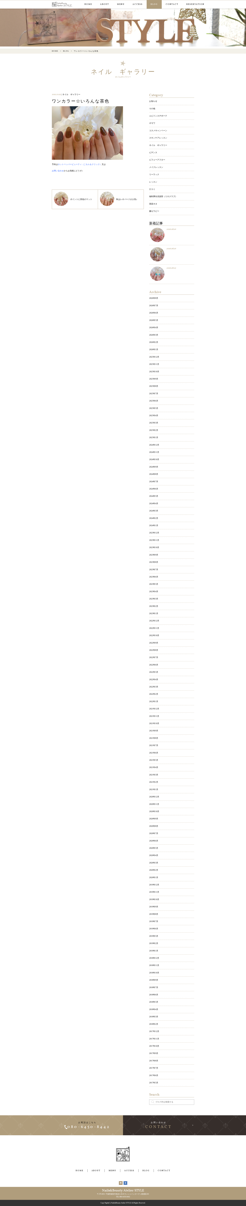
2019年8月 (153, 914)
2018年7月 (153, 987)
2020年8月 (153, 826)
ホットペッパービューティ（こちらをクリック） (80, 164)
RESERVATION (195, 4)
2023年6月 (153, 577)
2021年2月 (153, 782)
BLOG (154, 4)
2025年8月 (153, 386)
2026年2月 (153, 342)
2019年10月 (154, 899)
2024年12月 (154, 445)
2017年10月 (154, 1046)
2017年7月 (153, 1068)
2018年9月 (153, 980)
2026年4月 (153, 327)
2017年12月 (154, 1031)
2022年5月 (153, 672)
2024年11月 (154, 452)
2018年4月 (153, 1009)
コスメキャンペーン (158, 130)
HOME (88, 4)
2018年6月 (153, 995)
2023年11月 (154, 540)
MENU (121, 4)
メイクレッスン (156, 167)
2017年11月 (154, 1039)
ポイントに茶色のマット (81, 199)
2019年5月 (153, 936)
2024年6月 (153, 489)
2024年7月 (153, 481)
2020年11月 (154, 804)
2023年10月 (154, 547)
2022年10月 (154, 635)
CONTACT (172, 4)
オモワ (152, 123)
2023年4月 (153, 591)
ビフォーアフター (157, 160)
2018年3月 (153, 1017)
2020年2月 (153, 870)
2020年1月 (153, 877)
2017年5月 (153, 1083)
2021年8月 (153, 738)
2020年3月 (153, 863)
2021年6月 (153, 753)
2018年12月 (154, 958)
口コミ (152, 189)
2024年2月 (153, 518)
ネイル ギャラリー (158, 145)
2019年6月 (153, 929)
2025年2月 (153, 430)
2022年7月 (153, 657)
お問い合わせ (58, 171)
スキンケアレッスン (158, 138)
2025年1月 (153, 437)
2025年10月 (154, 372)
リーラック (154, 174)
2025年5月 (153, 408)
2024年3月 (153, 511)
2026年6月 (153, 313)
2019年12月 (154, 885)
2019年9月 (153, 907)
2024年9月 (153, 467)
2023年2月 (153, 606)
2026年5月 (153, 320)
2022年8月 (153, 650)
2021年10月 (154, 723)
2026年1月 (153, 349)
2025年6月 (153, 401)
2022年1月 (153, 701)
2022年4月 (153, 679)
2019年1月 (153, 951)
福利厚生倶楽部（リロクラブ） (163, 196)
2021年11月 (154, 716)
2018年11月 (154, 965)
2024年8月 (153, 474)
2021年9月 (153, 731)
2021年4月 (153, 767)
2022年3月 (153, 687)
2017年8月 (153, 1061)
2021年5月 (153, 760)
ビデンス (153, 152)
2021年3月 (153, 775)
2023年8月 (153, 562)
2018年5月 (153, 1002)
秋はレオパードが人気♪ (126, 199)
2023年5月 (153, 584)
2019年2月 (153, 943)
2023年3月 (153, 599)
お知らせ (153, 101)
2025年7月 (153, 393)
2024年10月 (154, 459)
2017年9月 (153, 1053)
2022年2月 (153, 694)
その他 (152, 109)
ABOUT (104, 4)
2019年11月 (154, 892)
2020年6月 (153, 841)
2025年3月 (153, 423)
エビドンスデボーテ (158, 116)
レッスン (153, 182)
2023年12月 (154, 533)
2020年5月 (153, 848)
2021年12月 (154, 709)
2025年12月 (154, 357)
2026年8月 (153, 298)
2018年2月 (153, 1024)
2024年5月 (153, 496)
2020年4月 (153, 855)
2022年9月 (153, 643)
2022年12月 (154, 621)
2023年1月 (153, 613)
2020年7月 (153, 833)
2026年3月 (153, 335)
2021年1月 (153, 789)
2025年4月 (153, 415)
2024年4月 (153, 503)
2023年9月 (153, 555)
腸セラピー (154, 211)
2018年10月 (154, 973)
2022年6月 (153, 665)
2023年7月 (153, 569)
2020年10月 (154, 811)
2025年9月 (153, 379)
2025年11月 (154, 364)
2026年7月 (153, 305)
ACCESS (138, 4)
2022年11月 (154, 628)
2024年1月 (153, 525)
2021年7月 (153, 745)
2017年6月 (153, 1075)
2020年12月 (154, 797)
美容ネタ (153, 204)
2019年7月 (153, 921)
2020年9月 (153, 819)
